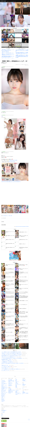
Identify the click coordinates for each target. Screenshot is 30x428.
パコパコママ (16, 383)
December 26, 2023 (12, 161)
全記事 (2, 414)
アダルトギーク (10, 384)
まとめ (28, 65)
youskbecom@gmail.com (3, 410)
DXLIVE (16, 391)
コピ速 (2, 397)
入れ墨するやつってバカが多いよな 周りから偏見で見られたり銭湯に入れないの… (12, 353)
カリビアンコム (17, 381)
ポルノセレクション (3, 391)
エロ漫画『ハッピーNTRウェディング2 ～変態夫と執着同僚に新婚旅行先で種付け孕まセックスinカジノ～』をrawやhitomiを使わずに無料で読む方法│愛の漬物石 (22, 56)
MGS (16, 380)
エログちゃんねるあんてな (4, 383)
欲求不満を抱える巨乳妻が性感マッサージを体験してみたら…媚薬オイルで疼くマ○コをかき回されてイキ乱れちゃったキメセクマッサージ (22, 53)
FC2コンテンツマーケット (18, 384)
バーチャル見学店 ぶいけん (18, 393)
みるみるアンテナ (3, 396)
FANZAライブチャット (17, 392)
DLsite (23, 383)
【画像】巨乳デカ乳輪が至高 (5, 51)
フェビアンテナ (3, 380)
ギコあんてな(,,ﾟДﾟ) (3, 381)
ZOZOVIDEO (9, 388)
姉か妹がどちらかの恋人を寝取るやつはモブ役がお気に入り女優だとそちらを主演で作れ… (13, 363)
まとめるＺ (2, 389)
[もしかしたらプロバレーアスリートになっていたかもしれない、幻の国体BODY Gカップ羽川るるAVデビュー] (7, 209)
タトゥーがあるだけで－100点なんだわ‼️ (7, 366)
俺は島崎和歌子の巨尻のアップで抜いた (6, 359)
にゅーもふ (2, 398)
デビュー (8, 215)
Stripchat (16, 394)
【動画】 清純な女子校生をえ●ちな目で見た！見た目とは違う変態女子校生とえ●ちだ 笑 (8, 56)
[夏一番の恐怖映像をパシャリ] (8, 346)
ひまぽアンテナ (3, 386)
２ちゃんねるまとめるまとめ (4, 387)
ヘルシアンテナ (3, 394)
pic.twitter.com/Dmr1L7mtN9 (13, 160)
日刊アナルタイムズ (10, 392)
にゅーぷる (2, 382)
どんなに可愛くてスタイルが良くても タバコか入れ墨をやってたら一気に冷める (11, 354)
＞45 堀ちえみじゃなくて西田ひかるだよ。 (7, 360)
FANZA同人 (23, 385)
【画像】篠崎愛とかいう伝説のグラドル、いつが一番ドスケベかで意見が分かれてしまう (8, 50)
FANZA (16, 379)
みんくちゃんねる (10, 380)
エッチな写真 (9, 389)
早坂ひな (10, 215)
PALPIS (16, 386)
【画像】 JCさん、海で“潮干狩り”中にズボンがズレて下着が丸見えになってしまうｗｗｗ (8, 54)
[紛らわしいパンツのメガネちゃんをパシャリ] (22, 346)
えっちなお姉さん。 (10, 385)
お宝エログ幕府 (10, 379)
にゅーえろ (2, 384)
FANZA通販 (23, 380)
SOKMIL (16, 387)
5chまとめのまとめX (3, 393)
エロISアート (2, 401)
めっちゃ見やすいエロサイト (4, 388)
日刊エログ (9, 383)
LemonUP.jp (23, 392)
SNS (6, 215)
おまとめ (2, 385)
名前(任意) (2, 221)
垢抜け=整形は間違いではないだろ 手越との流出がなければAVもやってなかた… (11, 355)
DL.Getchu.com (24, 384)
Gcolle (16, 385)
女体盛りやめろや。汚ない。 (5, 365)
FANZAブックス (24, 379)
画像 (11, 215)
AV (3, 215)
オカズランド (9, 382)
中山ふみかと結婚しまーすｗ (5, 367)
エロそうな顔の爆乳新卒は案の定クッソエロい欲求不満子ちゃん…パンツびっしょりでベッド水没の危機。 (22, 50)
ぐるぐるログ (2, 395)
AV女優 (4, 215)
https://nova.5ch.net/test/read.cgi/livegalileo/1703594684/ (22, 226)
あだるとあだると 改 (10, 391)
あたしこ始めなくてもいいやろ (5, 370)
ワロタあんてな (3, 400)
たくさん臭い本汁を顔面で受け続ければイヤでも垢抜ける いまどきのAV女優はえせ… (12, 358)
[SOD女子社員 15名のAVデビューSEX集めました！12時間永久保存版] (20, 209)
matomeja (2, 399)
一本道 (16, 382)
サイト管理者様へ (3, 412)
